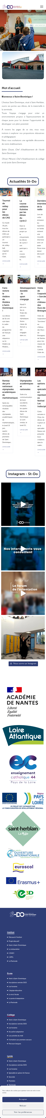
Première (12, 1081)
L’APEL (11, 957)
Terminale (12, 1085)
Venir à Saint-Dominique (17, 945)
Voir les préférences (23, 1112)
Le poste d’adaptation (16, 998)
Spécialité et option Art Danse (19, 1073)
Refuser (23, 1106)
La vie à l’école (14, 994)
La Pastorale (13, 961)
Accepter (23, 1099)
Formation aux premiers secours (20, 1040)
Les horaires (13, 986)
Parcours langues (15, 1044)
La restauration (14, 949)
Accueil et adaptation (16, 1032)
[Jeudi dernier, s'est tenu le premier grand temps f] (23, 593)
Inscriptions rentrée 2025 (18, 982)
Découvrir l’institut (15, 937)
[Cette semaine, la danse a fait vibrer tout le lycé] (23, 637)
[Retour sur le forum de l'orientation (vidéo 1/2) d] (23, 548)
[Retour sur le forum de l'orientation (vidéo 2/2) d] (23, 504)
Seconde (12, 1077)
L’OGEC (11, 953)
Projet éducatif (14, 941)
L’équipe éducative (15, 990)
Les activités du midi (16, 1036)
